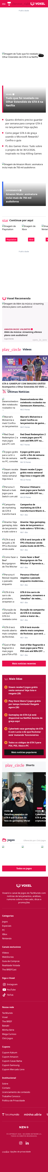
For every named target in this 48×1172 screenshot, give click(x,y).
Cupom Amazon (10, 1056)
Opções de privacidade (16, 1151)
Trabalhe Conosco (11, 1096)
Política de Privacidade (13, 1100)
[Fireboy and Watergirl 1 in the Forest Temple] (11, 854)
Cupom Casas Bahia (12, 1061)
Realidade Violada (11, 965)
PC (3, 930)
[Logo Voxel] (38, 3)
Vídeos (5, 952)
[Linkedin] (27, 1143)
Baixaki (5, 1025)
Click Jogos (7, 1038)
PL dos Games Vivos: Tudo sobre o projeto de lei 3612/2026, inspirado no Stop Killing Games (23, 150)
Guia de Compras (11, 961)
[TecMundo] (9, 4)
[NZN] (24, 1127)
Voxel (5, 1017)
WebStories (8, 956)
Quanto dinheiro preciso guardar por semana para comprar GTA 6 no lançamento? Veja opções (24, 123)
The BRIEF (7, 1021)
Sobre (5, 1083)
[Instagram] (20, 1143)
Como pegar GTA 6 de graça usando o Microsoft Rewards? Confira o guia (22, 136)
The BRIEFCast (9, 969)
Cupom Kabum (9, 1052)
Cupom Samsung (10, 1065)
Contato (6, 1087)
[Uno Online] (31, 854)
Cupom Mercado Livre (13, 1069)
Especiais (6, 925)
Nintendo (7, 938)
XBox (4, 934)
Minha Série (8, 1029)
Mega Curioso (9, 1034)
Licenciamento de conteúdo (16, 1092)
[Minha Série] (32, 1114)
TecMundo (7, 1013)
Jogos (5, 921)
